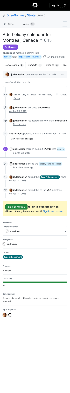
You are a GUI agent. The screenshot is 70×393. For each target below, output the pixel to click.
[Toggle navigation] (5, 5)
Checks (53, 65)
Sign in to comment (53, 211)
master (7, 57)
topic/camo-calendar (30, 57)
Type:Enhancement (50, 177)
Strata (31, 15)
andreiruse (9, 52)
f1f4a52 (63, 95)
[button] (63, 74)
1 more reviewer (10, 226)
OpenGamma (16, 15)
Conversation (15, 65)
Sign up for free (16, 206)
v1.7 (49, 190)
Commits (36, 65)
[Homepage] (35, 5)
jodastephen (18, 74)
